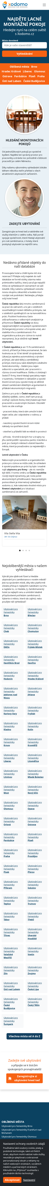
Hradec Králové (11, 71)
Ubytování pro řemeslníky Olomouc (19, 1136)
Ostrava (7, 76)
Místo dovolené (10, 40)
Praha (41, 76)
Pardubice (20, 76)
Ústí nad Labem (11, 81)
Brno (34, 66)
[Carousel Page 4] (29, 550)
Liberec (27, 71)
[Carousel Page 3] (26, 550)
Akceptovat (12, 1180)
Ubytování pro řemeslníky (11, 612)
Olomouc (39, 71)
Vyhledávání (25, 53)
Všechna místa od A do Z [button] (24, 1036)
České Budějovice (34, 81)
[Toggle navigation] (44, 5)
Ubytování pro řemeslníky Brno (17, 1126)
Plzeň (32, 76)
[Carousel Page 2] (23, 550)
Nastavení (29, 1180)
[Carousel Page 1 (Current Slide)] (20, 550)
